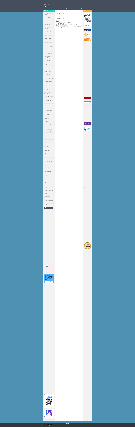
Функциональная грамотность (48, 142)
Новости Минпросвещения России (49, 190)
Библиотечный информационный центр (48, 144)
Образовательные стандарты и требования (48, 44)
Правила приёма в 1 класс (49, 156)
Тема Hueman (50, 425)
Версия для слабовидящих (85, 8)
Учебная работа (47, 48)
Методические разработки (49, 124)
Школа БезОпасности (48, 74)
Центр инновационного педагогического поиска (48, 140)
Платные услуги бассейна (48, 31)
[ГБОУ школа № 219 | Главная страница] (47, 4)
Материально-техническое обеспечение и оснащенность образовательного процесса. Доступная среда (47, 27)
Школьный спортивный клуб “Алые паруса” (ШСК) (49, 112)
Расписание (46, 165)
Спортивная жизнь (47, 104)
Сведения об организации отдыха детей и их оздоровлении (48, 116)
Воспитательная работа (48, 71)
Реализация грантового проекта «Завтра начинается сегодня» (49, 97)
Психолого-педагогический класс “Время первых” (49, 100)
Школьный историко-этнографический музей (47, 148)
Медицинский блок (47, 146)
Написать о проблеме (49, 281)
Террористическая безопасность (49, 81)
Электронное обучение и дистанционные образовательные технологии (49, 57)
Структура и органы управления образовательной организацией (48, 18)
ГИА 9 (46, 64)
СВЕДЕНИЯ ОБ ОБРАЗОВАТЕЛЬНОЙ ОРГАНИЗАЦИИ (50, 8)
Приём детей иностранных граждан (50, 161)
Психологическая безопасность (49, 84)
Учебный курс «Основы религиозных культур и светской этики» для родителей (49, 185)
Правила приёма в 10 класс (49, 158)
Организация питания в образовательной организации (48, 42)
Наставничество (47, 118)
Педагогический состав (47, 24)
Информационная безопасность (49, 86)
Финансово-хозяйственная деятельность (47, 33)
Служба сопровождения (48, 133)
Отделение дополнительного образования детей (48, 106)
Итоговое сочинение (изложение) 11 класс (49, 69)
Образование (46, 21)
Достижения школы (48, 127)
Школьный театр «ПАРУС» (49, 110)
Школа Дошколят (47, 182)
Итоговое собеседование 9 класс (49, 200)
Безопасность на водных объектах (50, 78)
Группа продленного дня (48, 60)
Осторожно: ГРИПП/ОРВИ (49, 89)
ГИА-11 (46, 67)
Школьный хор (47, 114)
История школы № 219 (47, 150)
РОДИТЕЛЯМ (73, 8)
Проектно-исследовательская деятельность (48, 93)
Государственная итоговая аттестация (48, 62)
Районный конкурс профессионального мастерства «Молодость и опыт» (49, 122)
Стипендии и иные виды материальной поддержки (47, 38)
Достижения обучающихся (49, 129)
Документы (46, 19)
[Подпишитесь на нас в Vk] (53, 10)
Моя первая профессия (48, 102)
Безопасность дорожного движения (48, 76)
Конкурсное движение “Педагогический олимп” (48, 131)
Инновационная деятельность (48, 138)
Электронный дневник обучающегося (47, 163)
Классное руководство (48, 50)
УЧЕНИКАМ (77, 8)
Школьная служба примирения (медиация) (48, 135)
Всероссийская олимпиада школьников (48, 54)
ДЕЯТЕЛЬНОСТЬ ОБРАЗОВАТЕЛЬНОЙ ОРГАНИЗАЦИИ (64, 8)
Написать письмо (58, 34)
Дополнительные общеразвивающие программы (48, 108)
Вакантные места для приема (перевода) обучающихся (48, 36)
